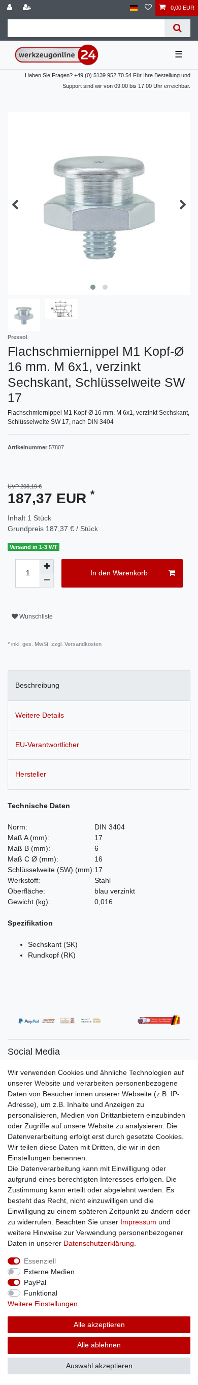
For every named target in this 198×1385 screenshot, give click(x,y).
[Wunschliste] (148, 8)
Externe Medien (49, 1272)
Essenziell (40, 1261)
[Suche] (177, 28)
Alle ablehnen (99, 1345)
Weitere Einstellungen (43, 1304)
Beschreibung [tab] (37, 685)
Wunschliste (35, 616)
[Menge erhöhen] (47, 566)
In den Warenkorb (119, 573)
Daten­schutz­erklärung (98, 1243)
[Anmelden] (11, 8)
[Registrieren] (28, 8)
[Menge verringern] (47, 580)
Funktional (40, 1293)
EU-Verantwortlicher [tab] (47, 745)
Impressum (138, 1222)
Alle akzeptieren (99, 1324)
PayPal (35, 1282)
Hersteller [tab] (30, 774)
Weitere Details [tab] (39, 715)
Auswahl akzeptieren (99, 1366)
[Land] (133, 8)
